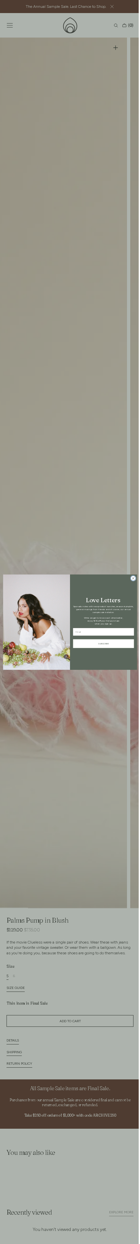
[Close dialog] (130, 578)
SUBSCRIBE (101, 643)
